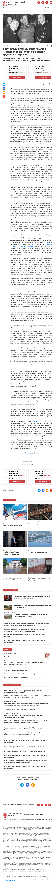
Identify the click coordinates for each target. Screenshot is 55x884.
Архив (41, 814)
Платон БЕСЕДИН (14, 653)
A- (48, 46)
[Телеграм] (4, 84)
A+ (45, 46)
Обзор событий (14, 612)
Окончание (29, 453)
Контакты (36, 814)
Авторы (32, 814)
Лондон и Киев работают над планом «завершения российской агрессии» (14, 552)
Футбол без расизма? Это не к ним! (16, 677)
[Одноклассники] (4, 92)
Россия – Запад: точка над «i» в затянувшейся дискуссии (14, 525)
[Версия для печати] (51, 45)
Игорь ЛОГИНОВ (37, 548)
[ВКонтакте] (4, 88)
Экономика (28, 9)
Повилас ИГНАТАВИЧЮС (15, 603)
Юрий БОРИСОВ (11, 521)
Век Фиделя (9, 657)
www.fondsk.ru (44, 877)
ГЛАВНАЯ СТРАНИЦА (24, 45)
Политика (21, 9)
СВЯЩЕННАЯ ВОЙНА (46, 9)
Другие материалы (9, 500)
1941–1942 (36, 421)
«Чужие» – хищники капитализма (15, 670)
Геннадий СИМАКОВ (38, 521)
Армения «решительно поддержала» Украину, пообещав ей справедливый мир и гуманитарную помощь (27, 704)
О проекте (26, 814)
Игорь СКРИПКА (12, 575)
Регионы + (9, 9)
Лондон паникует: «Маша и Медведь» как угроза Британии (24, 674)
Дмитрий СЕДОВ (12, 548)
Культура (25, 804)
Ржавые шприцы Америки (38, 524)
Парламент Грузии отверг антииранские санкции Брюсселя (24, 751)
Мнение (40, 9)
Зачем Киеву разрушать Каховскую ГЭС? (12, 579)
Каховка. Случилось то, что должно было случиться (38, 551)
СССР (4, 490)
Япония (11, 490)
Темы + (4, 9)
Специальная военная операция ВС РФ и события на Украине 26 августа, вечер (24, 691)
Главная (5, 804)
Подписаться (17, 77)
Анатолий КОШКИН (12, 45)
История (34, 9)
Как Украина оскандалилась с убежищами (39, 579)
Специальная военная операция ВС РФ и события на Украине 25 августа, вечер (24, 729)
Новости (15, 9)
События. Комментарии (11, 685)
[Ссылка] (4, 96)
